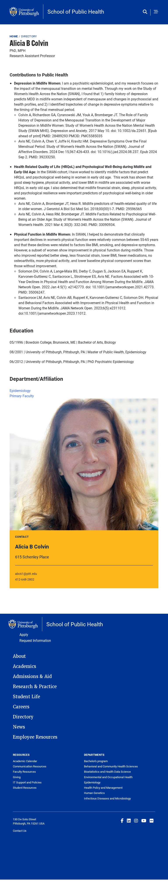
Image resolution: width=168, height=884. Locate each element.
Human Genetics (94, 793)
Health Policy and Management (103, 788)
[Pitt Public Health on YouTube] (143, 820)
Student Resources (25, 788)
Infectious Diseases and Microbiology (107, 798)
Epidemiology (20, 390)
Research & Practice (35, 686)
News (19, 727)
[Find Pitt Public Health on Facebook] (122, 820)
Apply (23, 634)
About (19, 656)
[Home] (26, 11)
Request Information (35, 640)
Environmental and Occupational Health (108, 777)
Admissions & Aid (32, 676)
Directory (29, 36)
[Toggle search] (146, 12)
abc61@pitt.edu (26, 574)
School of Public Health (75, 11)
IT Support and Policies (27, 782)
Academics (24, 666)
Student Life (26, 697)
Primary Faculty (22, 395)
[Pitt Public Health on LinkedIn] (129, 820)
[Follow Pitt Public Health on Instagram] (136, 820)
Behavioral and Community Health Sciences (111, 766)
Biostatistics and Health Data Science (107, 772)
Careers (21, 707)
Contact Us (19, 831)
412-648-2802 (24, 579)
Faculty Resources (24, 772)
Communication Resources (29, 766)
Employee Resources (35, 737)
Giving (17, 777)
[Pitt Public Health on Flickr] (152, 820)
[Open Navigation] (155, 12)
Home (14, 36)
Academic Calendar (25, 761)
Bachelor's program (96, 761)
